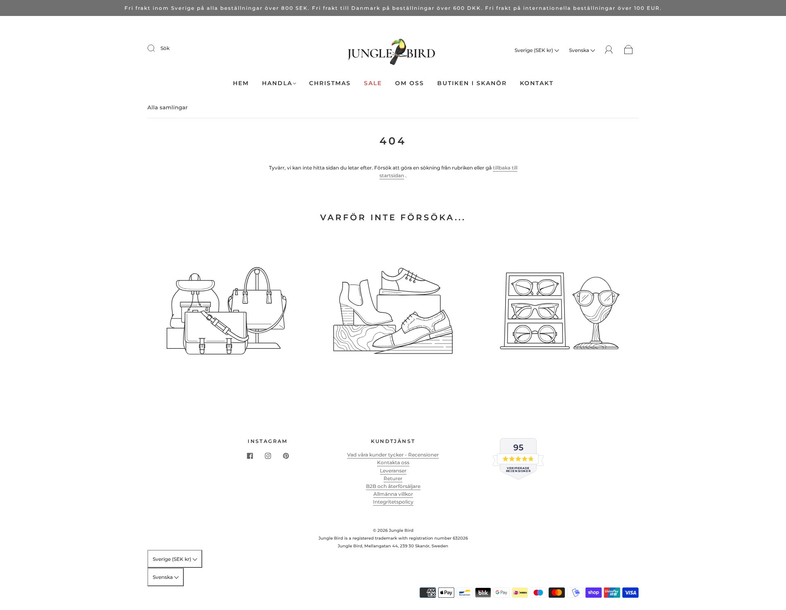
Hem (241, 83)
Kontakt (536, 83)
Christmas (330, 83)
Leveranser (393, 471)
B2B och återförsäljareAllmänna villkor (393, 490)
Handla (277, 83)
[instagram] (268, 456)
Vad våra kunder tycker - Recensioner (393, 455)
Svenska (579, 50)
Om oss (409, 83)
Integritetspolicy (393, 502)
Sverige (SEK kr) (534, 50)
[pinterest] (286, 456)
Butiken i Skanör (472, 83)
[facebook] (250, 456)
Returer (393, 478)
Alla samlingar (167, 107)
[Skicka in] (156, 48)
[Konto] (609, 50)
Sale (373, 83)
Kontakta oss (393, 462)
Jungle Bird (401, 530)
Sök (164, 48)
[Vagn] (629, 50)
